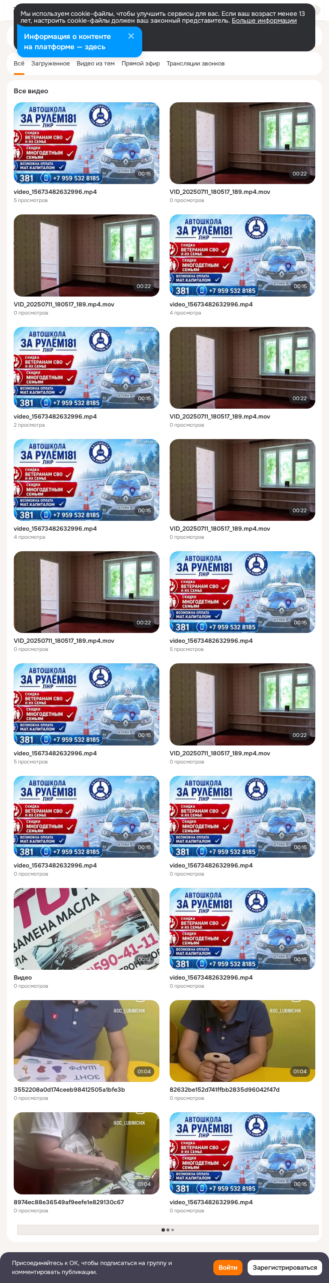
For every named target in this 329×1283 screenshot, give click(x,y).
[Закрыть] (131, 37)
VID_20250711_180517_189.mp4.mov (220, 192)
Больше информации (264, 20)
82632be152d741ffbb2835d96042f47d (225, 1089)
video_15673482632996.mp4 (55, 192)
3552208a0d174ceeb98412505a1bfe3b (69, 1089)
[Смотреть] (86, 143)
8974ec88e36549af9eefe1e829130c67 (69, 1202)
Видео (23, 977)
